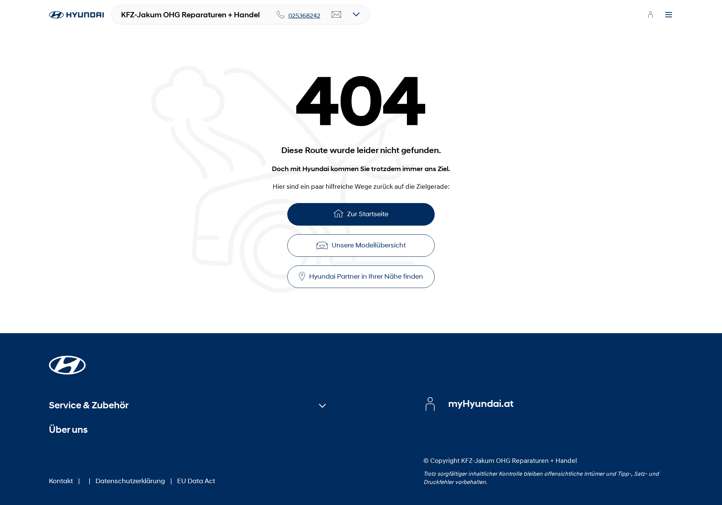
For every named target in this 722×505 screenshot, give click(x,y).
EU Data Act (196, 481)
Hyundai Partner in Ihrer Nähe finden (366, 276)
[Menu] (668, 15)
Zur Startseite (367, 214)
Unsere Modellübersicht (369, 245)
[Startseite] (67, 360)
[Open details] (356, 15)
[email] (336, 15)
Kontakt (61, 481)
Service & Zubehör (89, 405)
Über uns (68, 429)
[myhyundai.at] (650, 15)
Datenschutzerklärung (130, 481)
